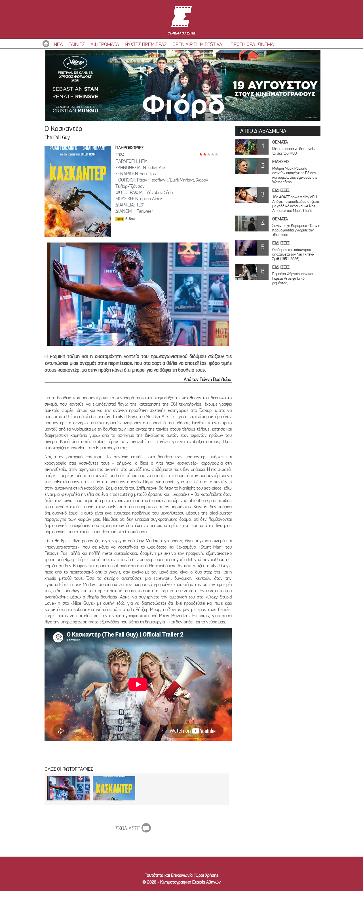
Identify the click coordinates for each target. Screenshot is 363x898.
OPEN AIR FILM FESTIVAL (198, 44)
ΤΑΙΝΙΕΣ (77, 44)
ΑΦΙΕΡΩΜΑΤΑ (104, 44)
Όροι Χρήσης (207, 875)
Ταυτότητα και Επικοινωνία (169, 875)
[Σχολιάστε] (133, 831)
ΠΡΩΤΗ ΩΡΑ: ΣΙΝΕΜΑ (252, 44)
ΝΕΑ (58, 44)
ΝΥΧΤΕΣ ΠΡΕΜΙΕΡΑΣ (146, 44)
